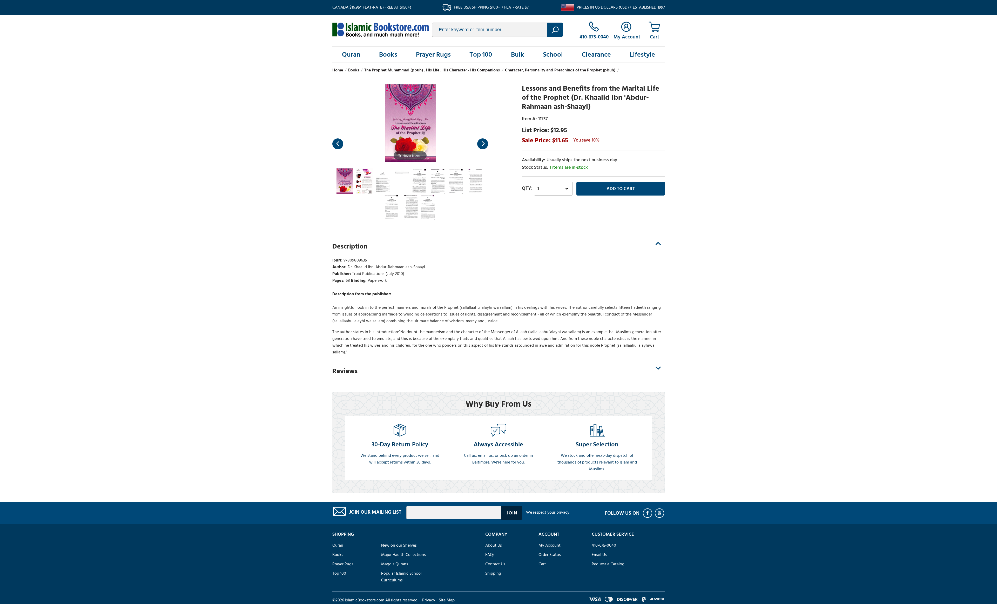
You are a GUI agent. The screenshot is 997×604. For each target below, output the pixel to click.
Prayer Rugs (433, 54)
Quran (351, 54)
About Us (493, 545)
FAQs (490, 554)
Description (349, 246)
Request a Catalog (608, 564)
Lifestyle (642, 54)
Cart (542, 564)
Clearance (596, 54)
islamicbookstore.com (380, 30)
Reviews (345, 371)
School (553, 54)
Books (388, 54)
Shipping (493, 573)
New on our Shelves (399, 545)
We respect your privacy (547, 512)
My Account (549, 545)
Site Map (447, 600)
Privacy (428, 600)
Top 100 (480, 54)
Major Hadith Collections (403, 554)
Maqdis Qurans (394, 564)
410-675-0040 (604, 545)
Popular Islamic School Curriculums (401, 576)
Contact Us (495, 564)
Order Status (549, 554)
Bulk (517, 54)
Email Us (599, 554)
